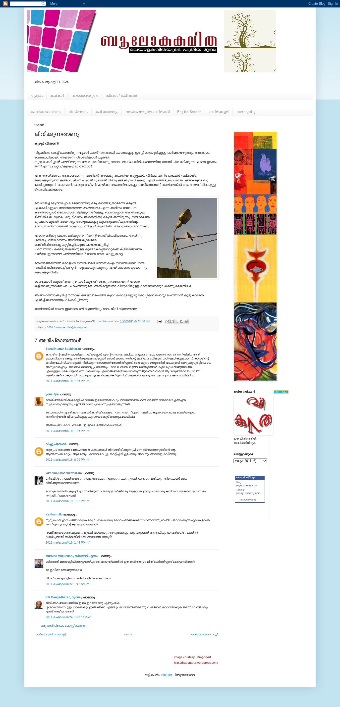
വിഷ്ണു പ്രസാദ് (56, 444)
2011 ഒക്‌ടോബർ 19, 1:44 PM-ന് (67, 542)
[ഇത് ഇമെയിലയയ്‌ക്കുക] (167, 321)
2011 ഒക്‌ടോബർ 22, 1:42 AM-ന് (67, 584)
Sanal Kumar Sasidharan (63, 349)
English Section (189, 112)
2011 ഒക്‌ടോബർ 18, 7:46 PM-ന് (67, 381)
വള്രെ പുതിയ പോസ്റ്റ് (51, 634)
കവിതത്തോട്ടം (106, 112)
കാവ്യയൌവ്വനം (45, 112)
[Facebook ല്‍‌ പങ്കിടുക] (181, 321)
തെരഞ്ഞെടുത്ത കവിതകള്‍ (147, 112)
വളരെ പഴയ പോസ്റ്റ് (203, 634)
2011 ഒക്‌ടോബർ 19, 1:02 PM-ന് (67, 501)
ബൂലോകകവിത (246, 485)
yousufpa (52, 394)
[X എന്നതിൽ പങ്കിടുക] (176, 321)
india (257, 493)
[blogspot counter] (281, 392)
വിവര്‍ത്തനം (78, 112)
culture (249, 493)
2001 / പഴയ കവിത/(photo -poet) (67, 327)
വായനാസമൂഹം (84, 96)
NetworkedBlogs (245, 477)
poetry (239, 493)
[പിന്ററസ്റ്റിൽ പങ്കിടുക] (186, 321)
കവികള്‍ (57, 96)
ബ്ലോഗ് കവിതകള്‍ (121, 96)
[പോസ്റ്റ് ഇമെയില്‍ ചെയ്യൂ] (159, 321)
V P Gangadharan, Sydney (64, 597)
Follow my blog (247, 499)
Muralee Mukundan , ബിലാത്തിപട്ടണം (72, 556)
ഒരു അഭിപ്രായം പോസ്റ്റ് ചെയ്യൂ (63, 625)
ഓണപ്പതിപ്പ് (245, 112)
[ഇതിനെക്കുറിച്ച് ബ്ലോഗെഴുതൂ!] (172, 321)
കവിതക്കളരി (219, 112)
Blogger (166, 675)
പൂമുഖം (36, 96)
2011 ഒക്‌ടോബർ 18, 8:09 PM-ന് (67, 459)
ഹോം (128, 634)
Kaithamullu (54, 514)
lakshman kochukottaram (64, 473)
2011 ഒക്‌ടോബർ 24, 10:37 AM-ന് (68, 617)
